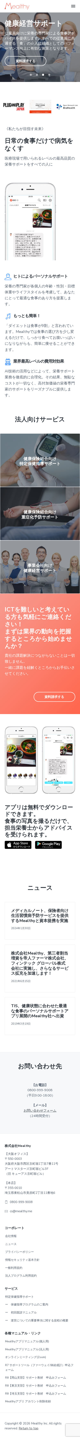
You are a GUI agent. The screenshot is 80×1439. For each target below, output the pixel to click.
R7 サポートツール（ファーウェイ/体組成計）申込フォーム (39, 1367)
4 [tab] (49, 75)
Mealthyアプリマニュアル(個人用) (27, 1341)
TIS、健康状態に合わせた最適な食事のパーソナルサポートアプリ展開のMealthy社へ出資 (40, 1011)
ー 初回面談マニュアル (21, 1312)
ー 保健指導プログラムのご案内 (26, 1304)
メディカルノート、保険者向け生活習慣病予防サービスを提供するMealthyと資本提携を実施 (40, 915)
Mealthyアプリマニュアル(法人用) (27, 1349)
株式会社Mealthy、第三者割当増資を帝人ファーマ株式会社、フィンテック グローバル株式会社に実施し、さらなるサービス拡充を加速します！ (40, 963)
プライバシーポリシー (19, 1252)
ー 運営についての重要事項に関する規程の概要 (36, 1320)
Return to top (28, 1428)
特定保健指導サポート (19, 1297)
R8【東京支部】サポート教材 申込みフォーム (35, 1386)
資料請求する (25, 61)
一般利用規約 (13, 1268)
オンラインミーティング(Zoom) (25, 1357)
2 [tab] (37, 75)
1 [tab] (31, 75)
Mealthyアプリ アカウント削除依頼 (28, 1401)
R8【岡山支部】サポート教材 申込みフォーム (35, 1378)
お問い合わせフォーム (40, 1110)
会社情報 (11, 1236)
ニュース (11, 1244)
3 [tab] (43, 75)
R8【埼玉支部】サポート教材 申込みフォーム (35, 1394)
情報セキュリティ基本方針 (22, 1260)
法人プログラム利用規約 (21, 1276)
